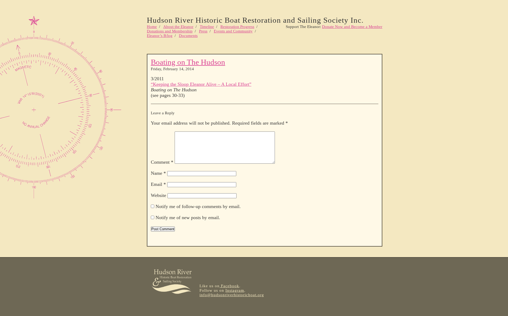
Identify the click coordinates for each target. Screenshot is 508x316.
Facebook (229, 286)
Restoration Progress (237, 27)
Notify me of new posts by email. (188, 217)
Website (158, 195)
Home (152, 27)
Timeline (207, 27)
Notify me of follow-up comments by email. (198, 206)
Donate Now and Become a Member (352, 27)
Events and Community (233, 31)
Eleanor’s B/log (160, 36)
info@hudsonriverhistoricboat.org (231, 295)
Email (158, 184)
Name (158, 173)
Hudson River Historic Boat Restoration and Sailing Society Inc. (255, 20)
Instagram (234, 290)
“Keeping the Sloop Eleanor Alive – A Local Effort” (201, 84)
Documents (188, 36)
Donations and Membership (170, 31)
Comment (162, 162)
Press (203, 31)
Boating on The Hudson (188, 62)
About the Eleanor (178, 27)
